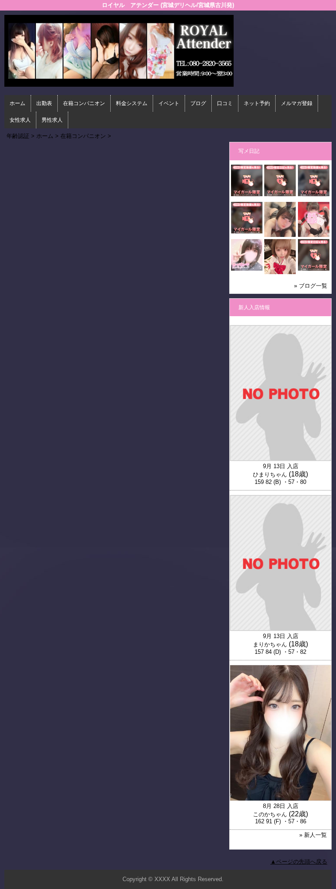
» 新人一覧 (313, 835)
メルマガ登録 (296, 103)
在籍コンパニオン (84, 103)
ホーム (17, 103)
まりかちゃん (270, 644)
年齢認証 (18, 136)
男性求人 (52, 120)
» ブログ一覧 (310, 285)
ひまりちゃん (270, 474)
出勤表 (44, 103)
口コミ (225, 103)
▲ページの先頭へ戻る (298, 861)
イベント (168, 103)
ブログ (198, 103)
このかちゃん (270, 814)
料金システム (131, 103)
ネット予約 (257, 103)
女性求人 (20, 120)
